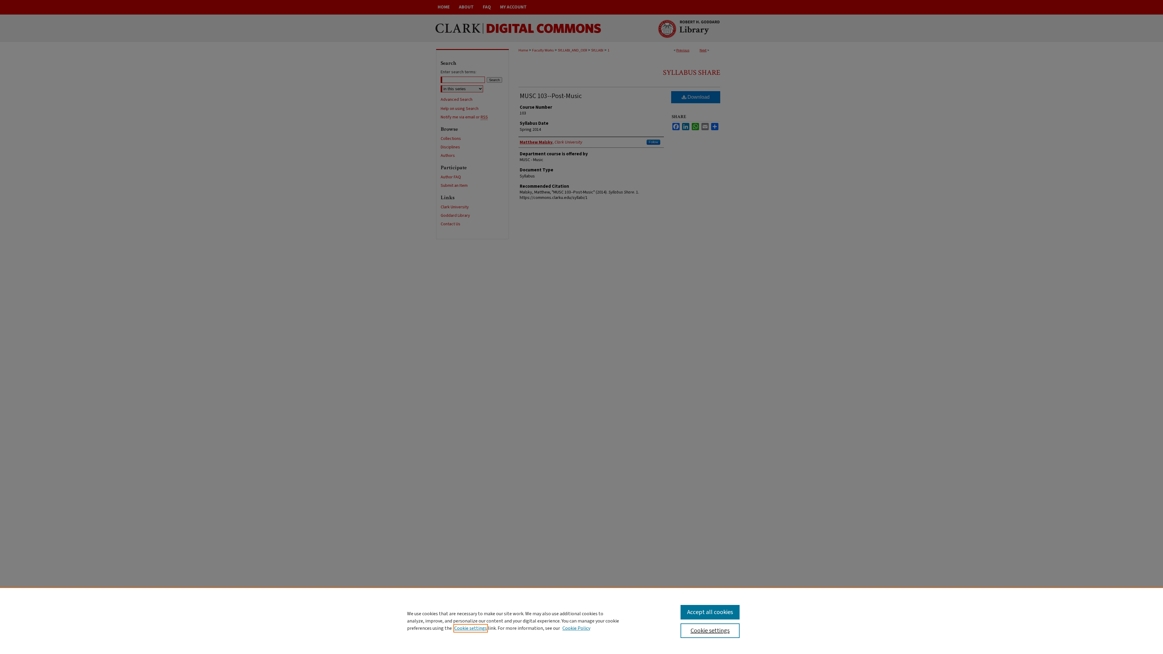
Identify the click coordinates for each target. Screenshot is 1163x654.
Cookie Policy (576, 628)
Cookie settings (470, 628)
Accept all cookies (710, 612)
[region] (581, 620)
